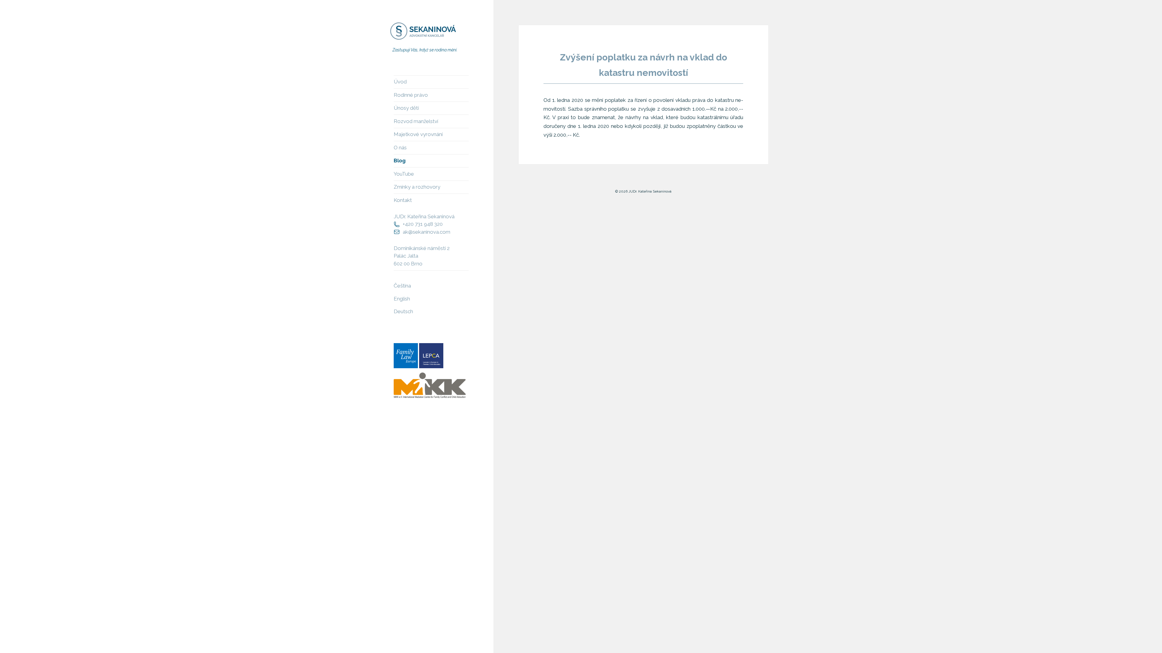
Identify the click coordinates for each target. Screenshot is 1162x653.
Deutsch (403, 311)
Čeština (402, 286)
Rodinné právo (411, 95)
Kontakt (403, 200)
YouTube (404, 174)
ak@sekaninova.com (426, 232)
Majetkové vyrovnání (418, 134)
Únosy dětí (406, 108)
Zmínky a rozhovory (417, 187)
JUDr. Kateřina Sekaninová (424, 216)
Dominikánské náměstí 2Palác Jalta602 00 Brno (422, 256)
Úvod (400, 82)
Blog (399, 161)
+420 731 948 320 (423, 224)
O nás (400, 148)
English (402, 299)
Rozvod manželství (416, 121)
